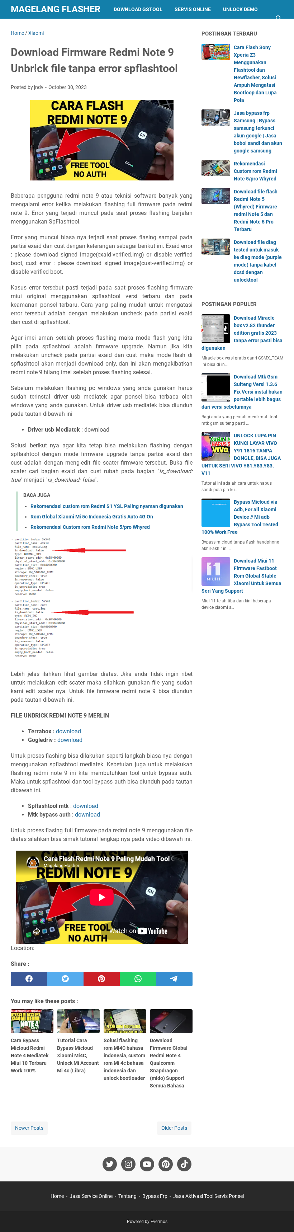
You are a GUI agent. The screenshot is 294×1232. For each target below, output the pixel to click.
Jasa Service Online (91, 1196)
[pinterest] (102, 979)
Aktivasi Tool (35, 28)
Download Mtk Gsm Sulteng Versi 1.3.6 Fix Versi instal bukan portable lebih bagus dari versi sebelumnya (242, 392)
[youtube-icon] (147, 1164)
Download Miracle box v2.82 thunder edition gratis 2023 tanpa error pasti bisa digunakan (242, 333)
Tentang (127, 1196)
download (68, 731)
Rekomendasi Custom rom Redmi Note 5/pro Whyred (90, 527)
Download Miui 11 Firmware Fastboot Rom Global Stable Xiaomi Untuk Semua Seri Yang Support (241, 576)
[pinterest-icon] (165, 1164)
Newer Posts (29, 1128)
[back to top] (279, 1216)
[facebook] (29, 979)
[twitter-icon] (110, 1164)
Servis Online (193, 9)
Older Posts (174, 1128)
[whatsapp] (138, 979)
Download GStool (138, 9)
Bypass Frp (80, 28)
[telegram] (174, 979)
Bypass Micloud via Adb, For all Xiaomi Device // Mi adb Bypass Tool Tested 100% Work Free (239, 517)
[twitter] (65, 979)
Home (57, 1196)
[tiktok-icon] (184, 1164)
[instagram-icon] (128, 1164)
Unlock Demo (240, 9)
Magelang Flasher (55, 9)
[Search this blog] (279, 18)
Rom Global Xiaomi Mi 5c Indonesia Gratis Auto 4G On (91, 516)
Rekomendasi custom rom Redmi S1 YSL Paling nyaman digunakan (106, 506)
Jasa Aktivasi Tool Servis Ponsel (208, 1196)
